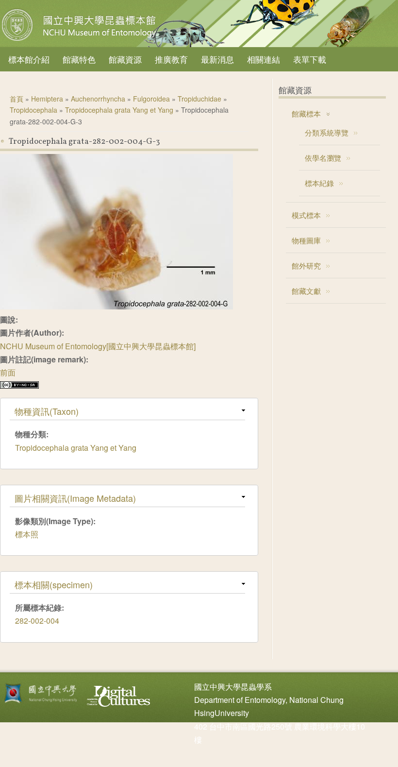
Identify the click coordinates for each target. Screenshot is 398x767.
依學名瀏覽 (323, 158)
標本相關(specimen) (54, 584)
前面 (8, 372)
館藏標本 (306, 113)
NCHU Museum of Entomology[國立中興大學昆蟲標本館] (98, 346)
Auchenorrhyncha (98, 98)
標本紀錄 (319, 183)
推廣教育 (171, 59)
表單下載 (309, 59)
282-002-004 (37, 620)
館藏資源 (125, 59)
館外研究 (306, 265)
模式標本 (306, 215)
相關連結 (263, 59)
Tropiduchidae (199, 98)
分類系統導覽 (326, 132)
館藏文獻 (306, 291)
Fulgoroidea (151, 98)
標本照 (26, 534)
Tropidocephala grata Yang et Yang (119, 110)
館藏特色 (79, 59)
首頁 (16, 98)
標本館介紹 (29, 59)
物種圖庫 (306, 240)
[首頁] (80, 41)
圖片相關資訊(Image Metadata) (75, 498)
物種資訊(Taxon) (47, 411)
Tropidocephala (33, 110)
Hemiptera (47, 98)
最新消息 (217, 59)
